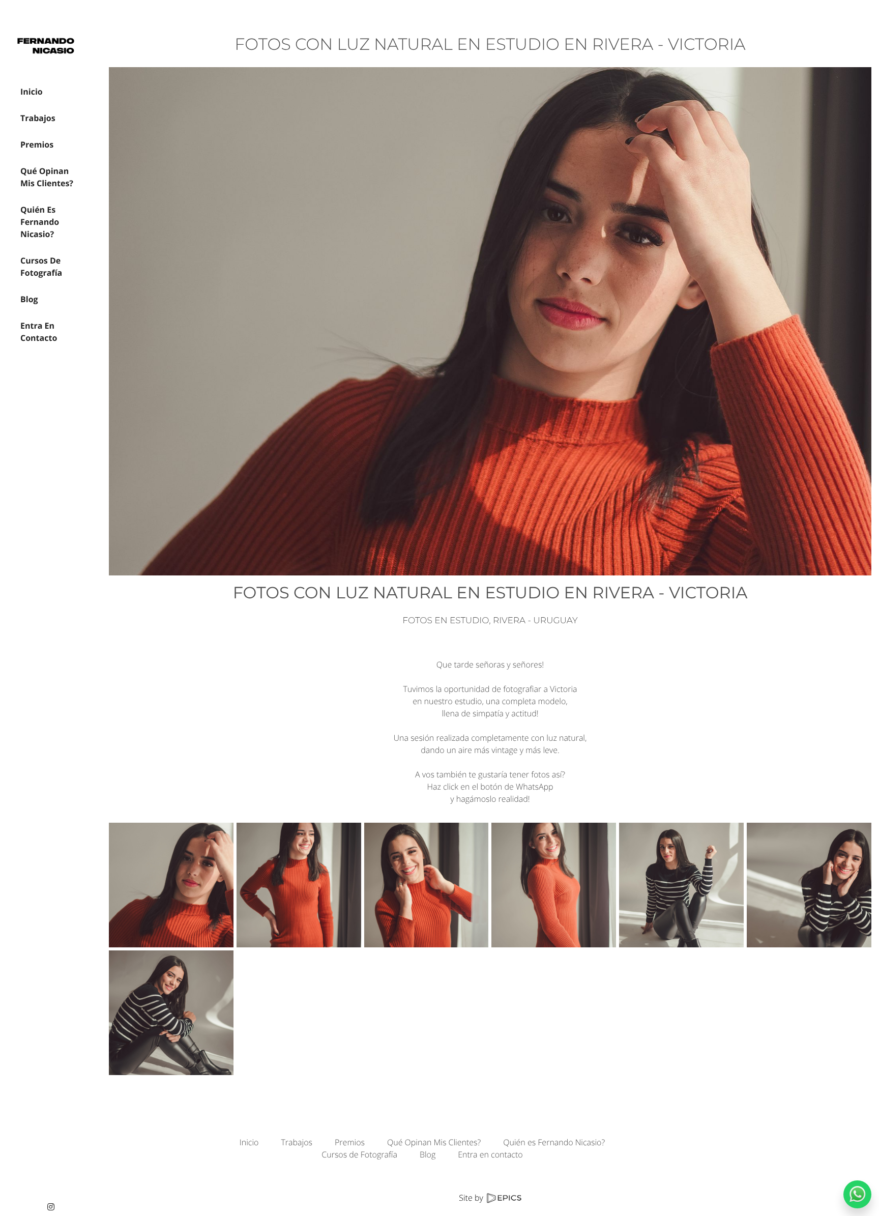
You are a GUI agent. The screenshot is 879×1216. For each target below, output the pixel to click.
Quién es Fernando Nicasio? (554, 1142)
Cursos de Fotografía (359, 1154)
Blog (427, 1154)
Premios (350, 1142)
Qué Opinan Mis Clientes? (434, 1142)
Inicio (249, 1142)
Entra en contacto (490, 1154)
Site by (472, 1197)
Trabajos (296, 1142)
